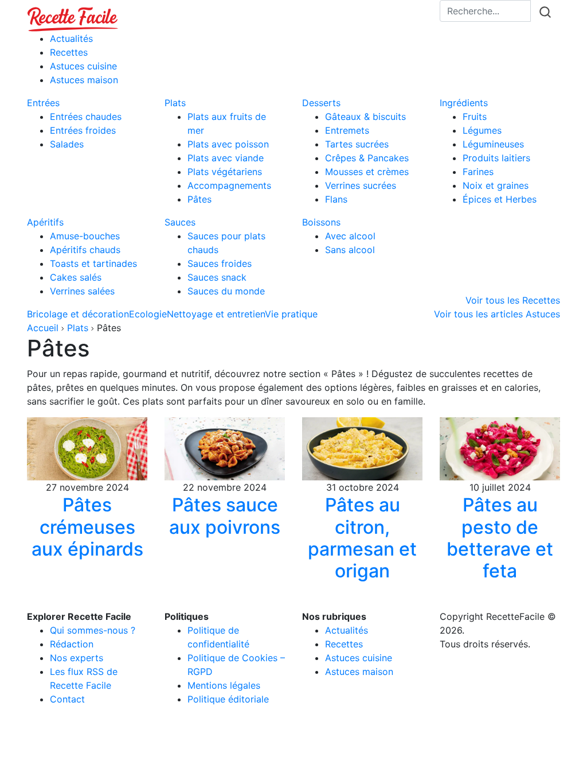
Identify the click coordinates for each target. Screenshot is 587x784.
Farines (478, 171)
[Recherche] (545, 12)
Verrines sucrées (360, 185)
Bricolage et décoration (78, 314)
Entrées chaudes (86, 116)
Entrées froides (83, 130)
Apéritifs (45, 222)
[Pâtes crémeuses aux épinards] (87, 447)
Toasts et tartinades (93, 263)
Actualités (71, 38)
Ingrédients (464, 102)
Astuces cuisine (83, 66)
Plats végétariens (224, 171)
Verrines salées (82, 291)
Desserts (321, 102)
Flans (336, 199)
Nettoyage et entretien (216, 314)
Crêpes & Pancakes (367, 158)
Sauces (180, 222)
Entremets (347, 130)
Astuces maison (84, 80)
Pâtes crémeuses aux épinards (87, 527)
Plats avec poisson (228, 144)
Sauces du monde (226, 291)
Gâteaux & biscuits (365, 116)
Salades (67, 144)
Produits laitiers (496, 158)
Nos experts (76, 657)
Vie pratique (291, 314)
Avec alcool (350, 236)
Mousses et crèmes (367, 171)
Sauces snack (216, 277)
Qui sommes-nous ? (92, 630)
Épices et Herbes (500, 199)
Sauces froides (219, 263)
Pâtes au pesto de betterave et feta (500, 538)
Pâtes (199, 199)
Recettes (69, 52)
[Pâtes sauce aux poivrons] (225, 447)
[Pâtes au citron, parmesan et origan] (362, 447)
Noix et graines (496, 185)
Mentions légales (223, 685)
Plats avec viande (225, 158)
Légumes (482, 130)
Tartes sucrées (357, 144)
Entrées (43, 102)
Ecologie (148, 314)
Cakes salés (75, 277)
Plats (175, 102)
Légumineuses (493, 144)
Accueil (42, 327)
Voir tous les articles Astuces (497, 314)
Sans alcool (350, 249)
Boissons (321, 222)
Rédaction (71, 644)
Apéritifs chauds (85, 249)
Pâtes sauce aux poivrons (224, 516)
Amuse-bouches (85, 236)
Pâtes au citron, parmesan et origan (362, 538)
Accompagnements (229, 185)
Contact (67, 699)
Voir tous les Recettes (512, 300)
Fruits (475, 116)
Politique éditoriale (228, 699)
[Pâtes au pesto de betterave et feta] (500, 447)
